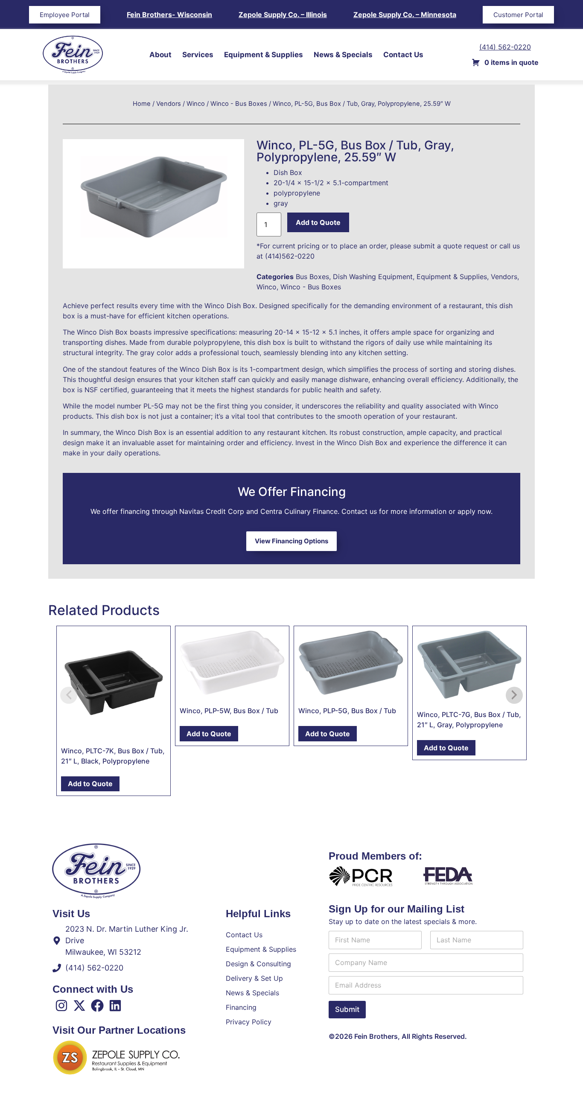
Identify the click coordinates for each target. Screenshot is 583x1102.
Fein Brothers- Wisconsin (169, 14)
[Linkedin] (115, 1006)
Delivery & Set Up (254, 978)
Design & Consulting (258, 963)
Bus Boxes (312, 276)
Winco (196, 104)
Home (142, 104)
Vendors (168, 104)
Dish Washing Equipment (373, 276)
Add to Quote (318, 222)
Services (197, 54)
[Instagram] (61, 1006)
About (160, 54)
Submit (347, 1009)
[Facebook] (97, 1006)
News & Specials (343, 54)
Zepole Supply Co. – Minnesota (404, 14)
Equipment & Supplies (263, 54)
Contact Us (403, 54)
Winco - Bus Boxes (238, 104)
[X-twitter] (79, 1006)
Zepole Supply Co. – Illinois (283, 14)
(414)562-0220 (290, 256)
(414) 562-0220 (505, 47)
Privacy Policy (248, 1021)
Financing (241, 1007)
